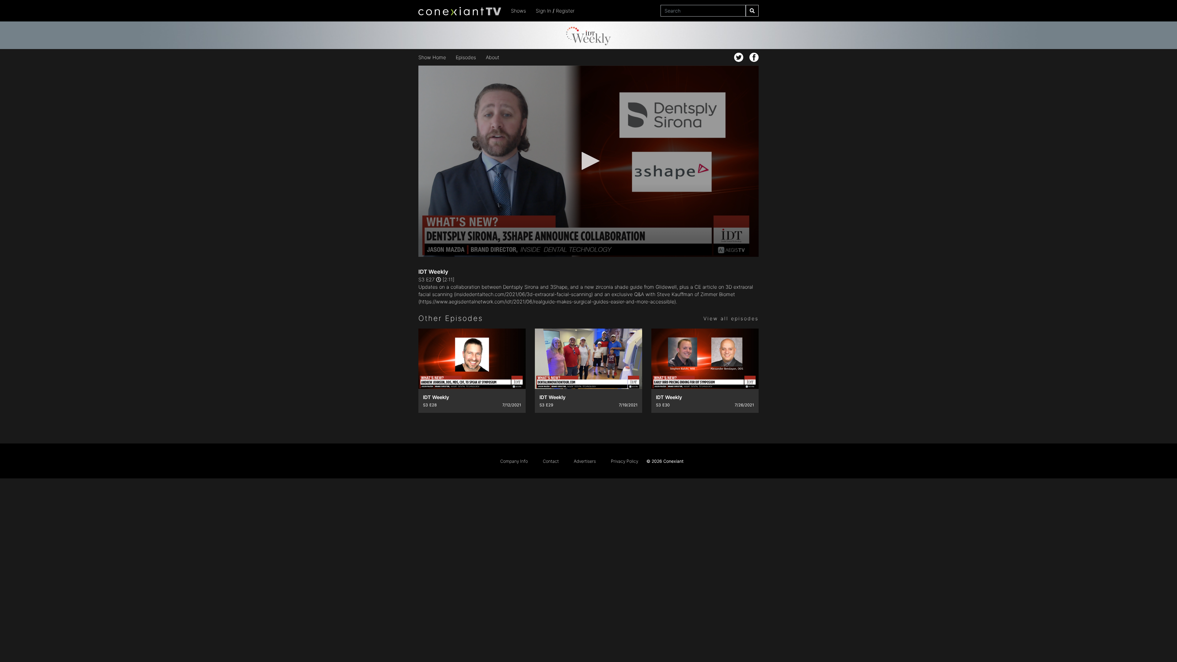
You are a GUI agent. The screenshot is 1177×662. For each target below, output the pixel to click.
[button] (588, 160)
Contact (551, 461)
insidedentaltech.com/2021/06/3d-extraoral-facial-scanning (523, 294)
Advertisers (585, 461)
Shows (518, 11)
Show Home (432, 57)
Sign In (543, 11)
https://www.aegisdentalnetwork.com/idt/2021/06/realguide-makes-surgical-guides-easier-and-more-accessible (547, 302)
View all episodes (731, 318)
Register (565, 11)
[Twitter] (738, 57)
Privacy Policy (624, 461)
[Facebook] (754, 57)
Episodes (466, 57)
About (492, 57)
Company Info (514, 461)
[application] (588, 161)
